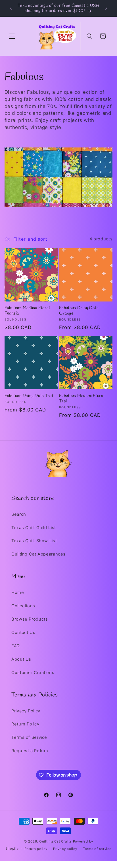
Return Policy (25, 724)
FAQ (15, 645)
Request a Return (29, 750)
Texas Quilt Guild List (33, 527)
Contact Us (23, 632)
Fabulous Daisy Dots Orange (79, 310)
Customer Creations (32, 672)
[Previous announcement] (11, 8)
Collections (23, 605)
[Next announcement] (106, 8)
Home (17, 592)
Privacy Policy (25, 711)
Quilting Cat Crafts (55, 841)
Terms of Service (29, 737)
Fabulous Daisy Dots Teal (29, 396)
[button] (11, 36)
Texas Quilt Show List (34, 540)
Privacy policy (65, 849)
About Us (21, 659)
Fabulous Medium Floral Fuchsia (27, 310)
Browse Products (29, 619)
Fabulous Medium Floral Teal (82, 398)
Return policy (35, 849)
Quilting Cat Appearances (38, 554)
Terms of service (97, 849)
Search (18, 514)
